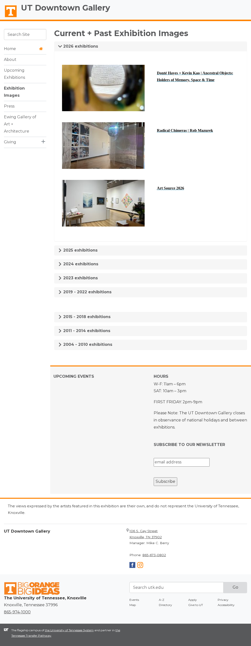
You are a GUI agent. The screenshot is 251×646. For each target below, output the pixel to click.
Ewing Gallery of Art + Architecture (20, 124)
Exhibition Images (14, 92)
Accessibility (226, 605)
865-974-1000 (17, 612)
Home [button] (10, 48)
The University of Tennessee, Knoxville (8, 17)
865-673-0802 (154, 555)
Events (134, 600)
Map (132, 605)
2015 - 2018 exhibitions (86, 316)
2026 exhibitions (80, 46)
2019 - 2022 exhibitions (87, 292)
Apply (192, 600)
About (10, 59)
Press (9, 106)
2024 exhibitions (80, 264)
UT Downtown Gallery (65, 8)
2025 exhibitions (80, 250)
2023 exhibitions (80, 278)
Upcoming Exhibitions (14, 74)
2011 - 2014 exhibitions (86, 330)
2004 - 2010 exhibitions (87, 344)
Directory (165, 605)
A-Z (161, 600)
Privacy (223, 600)
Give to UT (195, 605)
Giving (10, 142)
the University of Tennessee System (69, 630)
